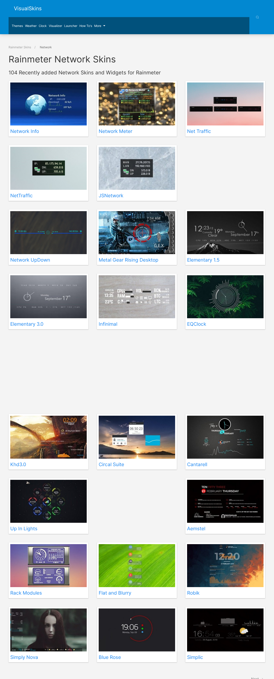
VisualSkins (28, 8)
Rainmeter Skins (20, 47)
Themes (17, 26)
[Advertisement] (225, 174)
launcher (70, 26)
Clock (43, 26)
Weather (31, 26)
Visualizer (55, 26)
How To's (85, 26)
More (97, 26)
